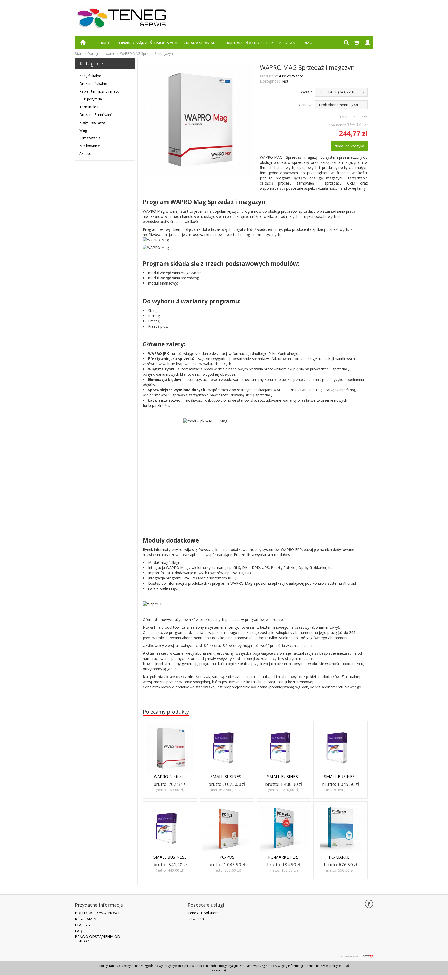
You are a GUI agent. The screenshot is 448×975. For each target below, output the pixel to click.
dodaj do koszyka (349, 146)
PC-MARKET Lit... (283, 857)
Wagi (83, 130)
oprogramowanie (349, 956)
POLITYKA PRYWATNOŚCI (97, 912)
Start (78, 53)
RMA (308, 42)
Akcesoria (87, 153)
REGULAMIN (85, 918)
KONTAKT (288, 42)
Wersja (306, 92)
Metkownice (89, 145)
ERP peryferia (90, 99)
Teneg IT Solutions (203, 912)
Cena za (305, 104)
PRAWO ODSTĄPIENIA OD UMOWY (97, 938)
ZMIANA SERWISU (200, 42)
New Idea (196, 918)
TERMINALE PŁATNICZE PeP (247, 42)
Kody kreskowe (92, 122)
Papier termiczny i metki (99, 91)
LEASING (82, 924)
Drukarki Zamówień (96, 114)
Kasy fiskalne (90, 75)
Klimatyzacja (90, 138)
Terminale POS (91, 106)
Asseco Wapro (291, 75)
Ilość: (344, 116)
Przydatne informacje (99, 905)
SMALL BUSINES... (226, 777)
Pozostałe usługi (206, 905)
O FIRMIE (101, 42)
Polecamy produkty (166, 711)
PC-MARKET (340, 857)
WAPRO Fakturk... (170, 777)
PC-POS (227, 857)
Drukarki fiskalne (93, 83)
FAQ (78, 930)
